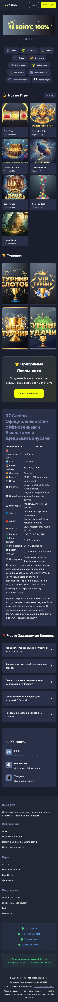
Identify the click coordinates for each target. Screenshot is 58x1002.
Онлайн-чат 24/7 (11, 897)
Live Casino (8, 875)
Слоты (5, 864)
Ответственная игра (13, 847)
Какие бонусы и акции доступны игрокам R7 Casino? (23, 698)
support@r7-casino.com (26, 755)
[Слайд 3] (32, 39)
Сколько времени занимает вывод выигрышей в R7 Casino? (24, 682)
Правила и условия (12, 836)
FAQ (4, 908)
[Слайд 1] (26, 39)
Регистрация (48, 5)
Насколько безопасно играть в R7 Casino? (24, 714)
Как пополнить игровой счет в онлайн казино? (26, 666)
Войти (34, 5)
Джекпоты (7, 880)
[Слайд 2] (29, 39)
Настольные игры (11, 869)
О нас (5, 831)
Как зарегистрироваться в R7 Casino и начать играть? (27, 649)
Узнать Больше (29, 393)
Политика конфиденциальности (19, 841)
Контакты (7, 913)
